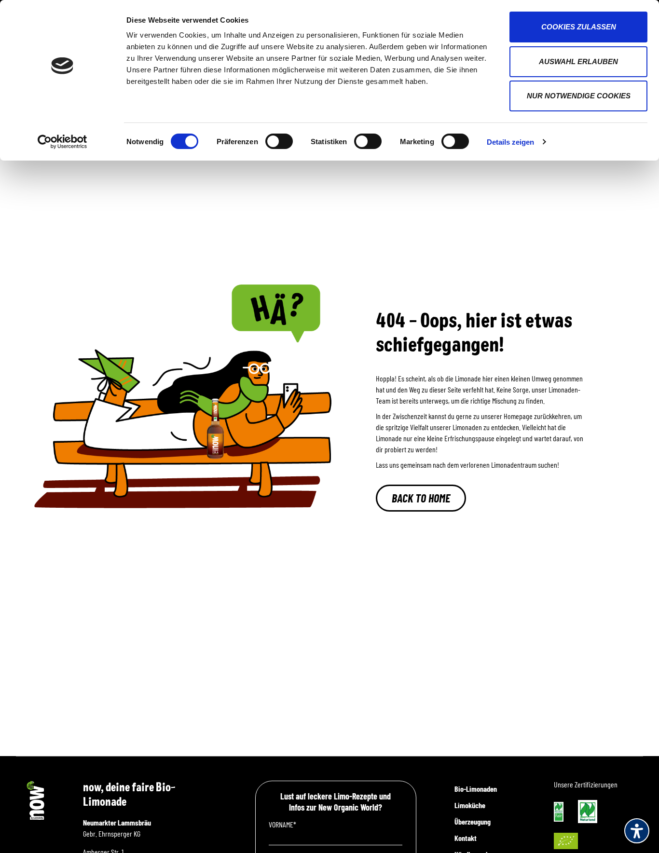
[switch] (279, 141)
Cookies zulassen (578, 27)
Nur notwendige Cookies (579, 96)
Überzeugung (472, 821)
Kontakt (465, 837)
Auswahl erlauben (578, 61)
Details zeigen (510, 142)
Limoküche (469, 805)
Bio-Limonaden (475, 788)
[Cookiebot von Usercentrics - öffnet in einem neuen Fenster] (62, 142)
